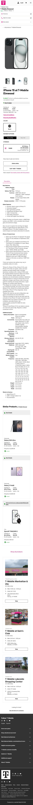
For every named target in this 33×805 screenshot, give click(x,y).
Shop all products (16, 552)
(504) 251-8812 (11, 640)
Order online (15, 163)
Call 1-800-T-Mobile (15, 168)
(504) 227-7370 (11, 591)
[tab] (7, 181)
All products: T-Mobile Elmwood (12, 27)
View (16, 601)
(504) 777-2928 (11, 689)
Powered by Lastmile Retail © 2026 (16, 802)
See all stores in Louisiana (16, 710)
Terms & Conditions (8, 115)
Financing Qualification (9, 117)
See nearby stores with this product (20, 172)
